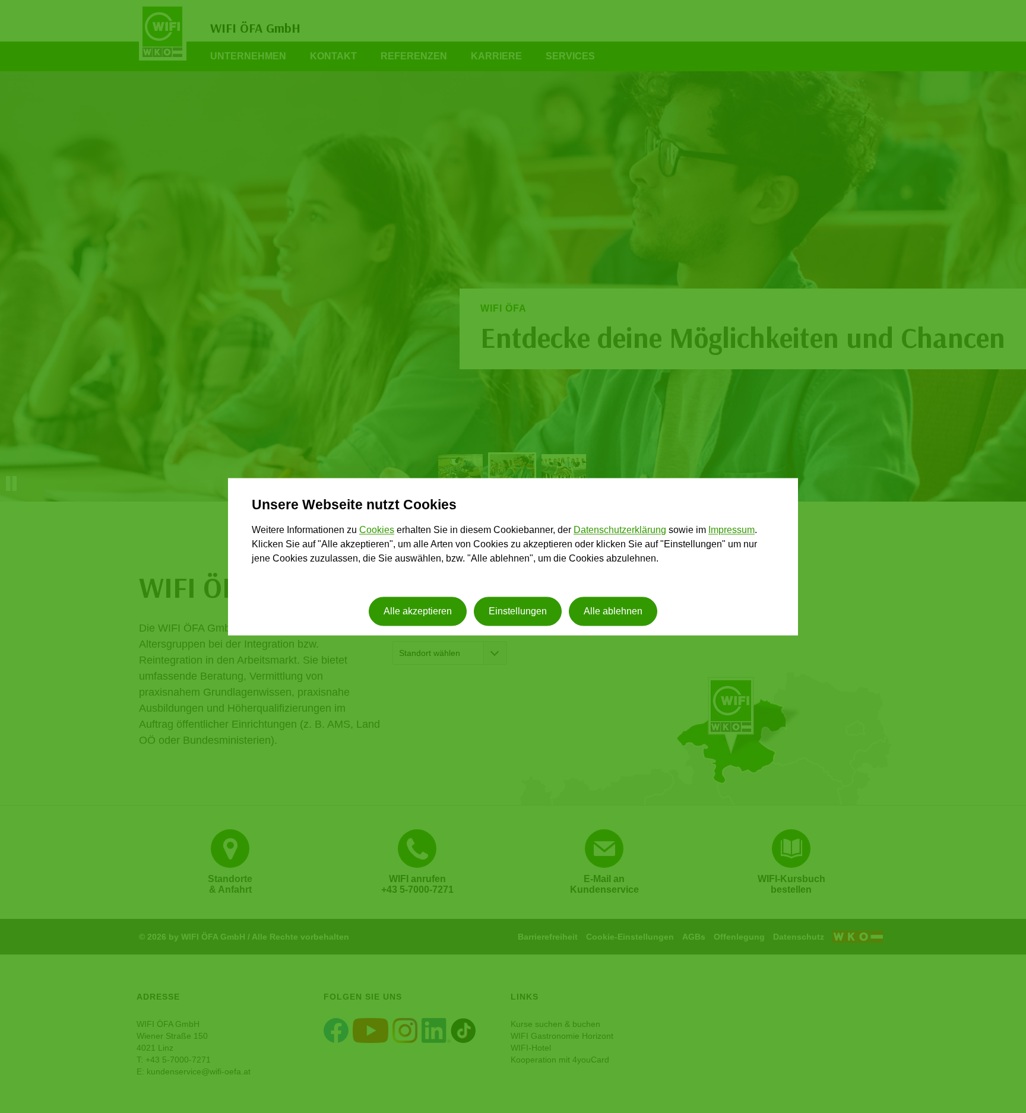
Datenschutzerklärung (620, 530)
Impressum (731, 530)
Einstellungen (518, 611)
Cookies (376, 530)
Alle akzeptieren (418, 611)
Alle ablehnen (613, 611)
